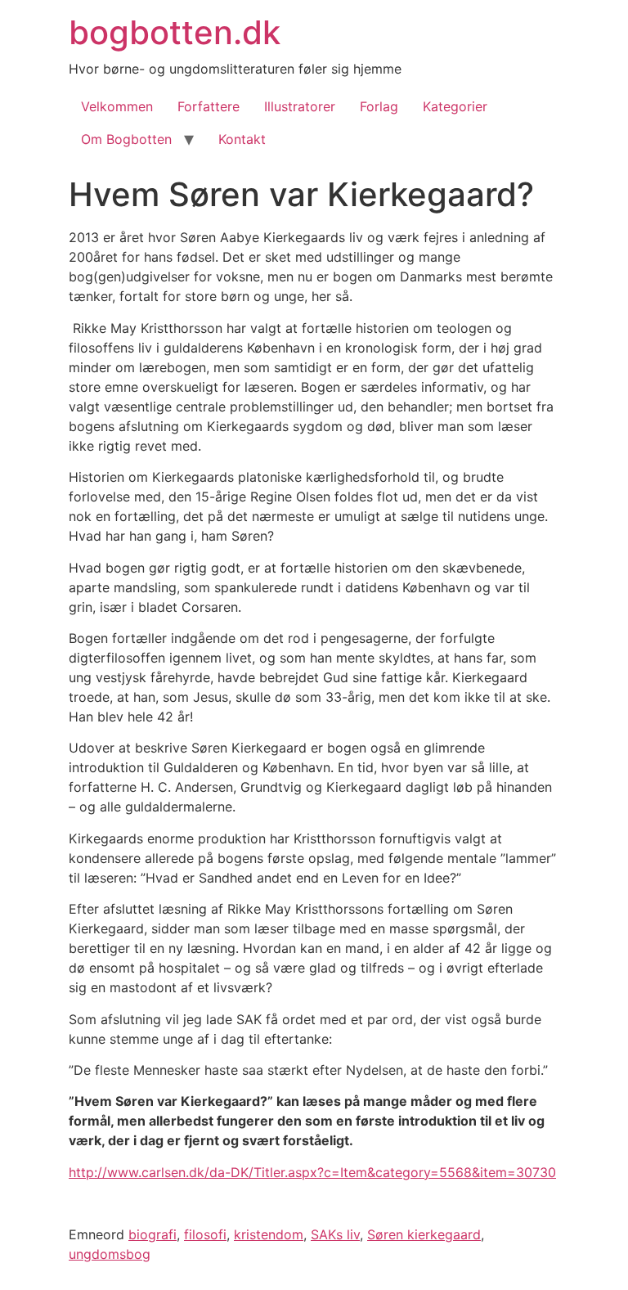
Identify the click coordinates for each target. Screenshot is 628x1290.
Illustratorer (299, 106)
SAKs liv (335, 1234)
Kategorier (455, 106)
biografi (152, 1234)
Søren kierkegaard (424, 1234)
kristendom (268, 1234)
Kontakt (242, 139)
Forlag (379, 106)
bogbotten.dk (174, 32)
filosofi (205, 1234)
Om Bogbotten (126, 139)
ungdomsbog (109, 1254)
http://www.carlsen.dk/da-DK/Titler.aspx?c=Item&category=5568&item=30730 (312, 1172)
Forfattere (208, 106)
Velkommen (117, 106)
